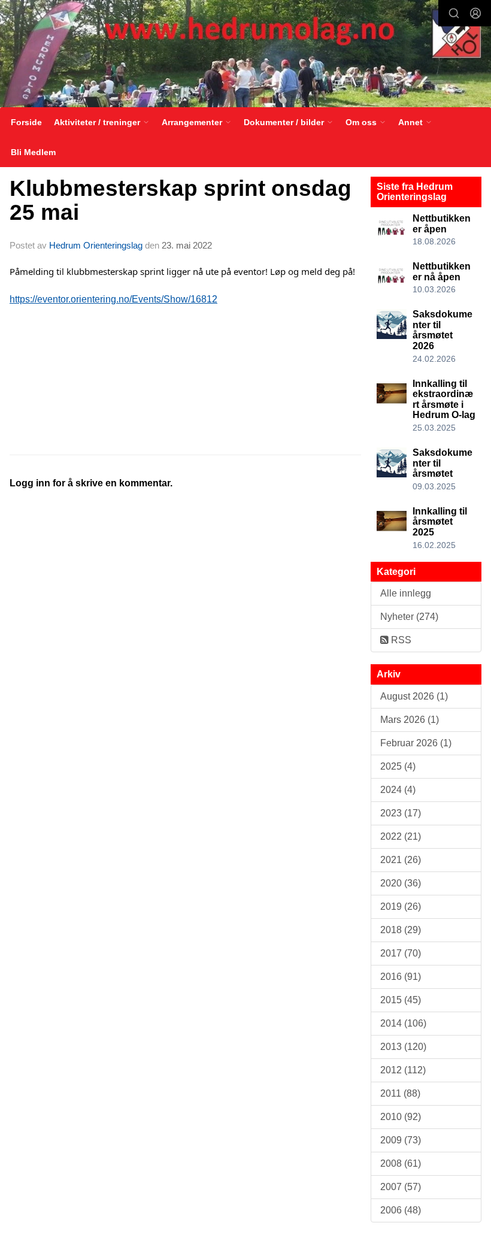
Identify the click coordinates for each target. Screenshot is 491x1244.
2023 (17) (400, 813)
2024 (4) (398, 790)
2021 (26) (400, 860)
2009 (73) (400, 1140)
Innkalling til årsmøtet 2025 (440, 521)
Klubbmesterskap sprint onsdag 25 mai (180, 200)
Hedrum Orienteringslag (96, 245)
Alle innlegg (405, 593)
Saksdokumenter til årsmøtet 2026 (442, 330)
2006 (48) (400, 1210)
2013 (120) (403, 1047)
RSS (400, 640)
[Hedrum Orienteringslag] (245, 55)
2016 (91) (400, 976)
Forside (26, 122)
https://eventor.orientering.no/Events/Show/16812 (113, 299)
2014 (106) (403, 1023)
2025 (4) (398, 766)
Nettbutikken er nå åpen (442, 271)
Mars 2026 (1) (409, 720)
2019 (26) (400, 906)
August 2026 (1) (414, 696)
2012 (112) (403, 1070)
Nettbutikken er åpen (442, 223)
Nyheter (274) (409, 617)
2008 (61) (400, 1163)
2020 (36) (400, 883)
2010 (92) (400, 1117)
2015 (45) (400, 1000)
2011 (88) (400, 1093)
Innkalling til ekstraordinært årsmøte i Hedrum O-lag (444, 399)
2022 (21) (400, 836)
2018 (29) (400, 930)
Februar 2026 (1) (415, 743)
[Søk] (454, 13)
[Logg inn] (475, 13)
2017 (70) (400, 953)
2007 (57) (400, 1187)
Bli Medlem (33, 152)
